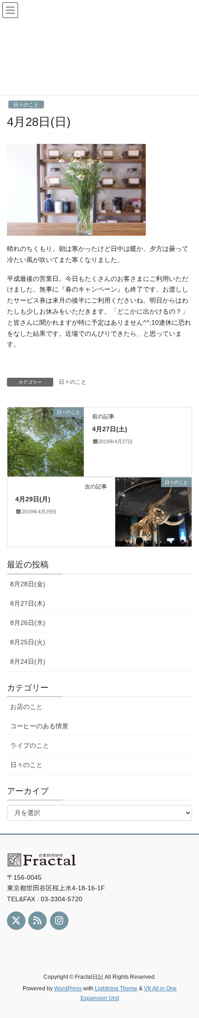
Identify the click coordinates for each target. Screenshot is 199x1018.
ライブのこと (29, 745)
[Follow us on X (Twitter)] (16, 920)
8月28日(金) (27, 584)
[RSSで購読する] (37, 920)
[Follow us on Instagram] (59, 920)
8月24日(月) (27, 661)
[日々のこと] (45, 441)
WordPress (68, 988)
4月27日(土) (109, 429)
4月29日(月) (32, 499)
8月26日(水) (27, 622)
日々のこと (26, 104)
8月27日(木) (27, 603)
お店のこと (26, 706)
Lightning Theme (116, 988)
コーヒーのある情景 (39, 726)
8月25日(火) (27, 642)
